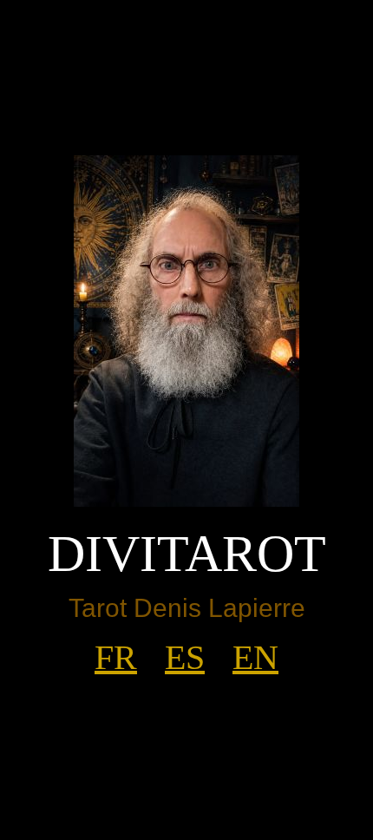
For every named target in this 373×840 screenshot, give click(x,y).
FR (116, 657)
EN (255, 657)
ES (185, 657)
